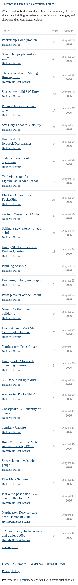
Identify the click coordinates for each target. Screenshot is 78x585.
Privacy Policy (11, 571)
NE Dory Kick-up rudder (19, 380)
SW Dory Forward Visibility (21, 125)
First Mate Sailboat (15, 479)
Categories (19, 563)
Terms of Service (56, 563)
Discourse (23, 579)
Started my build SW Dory (20, 91)
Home (5, 563)
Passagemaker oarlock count (21, 295)
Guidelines (36, 563)
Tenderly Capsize (14, 427)
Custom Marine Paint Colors (21, 214)
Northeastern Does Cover (19, 346)
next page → (10, 547)
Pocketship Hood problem (20, 40)
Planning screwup (14, 266)
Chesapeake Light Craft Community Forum (28, 3)
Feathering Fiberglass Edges (21, 280)
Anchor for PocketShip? (18, 394)
